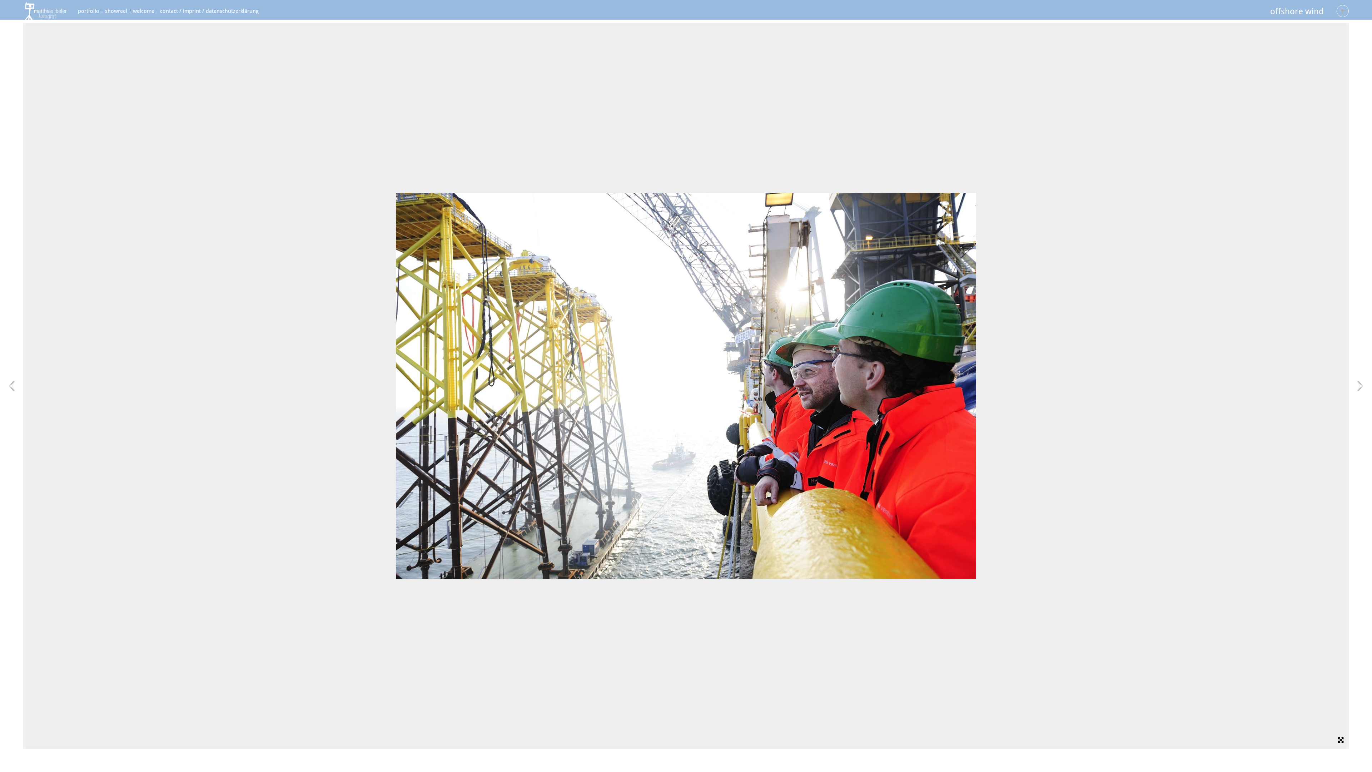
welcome (143, 11)
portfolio (88, 11)
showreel (116, 11)
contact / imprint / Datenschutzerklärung (209, 11)
